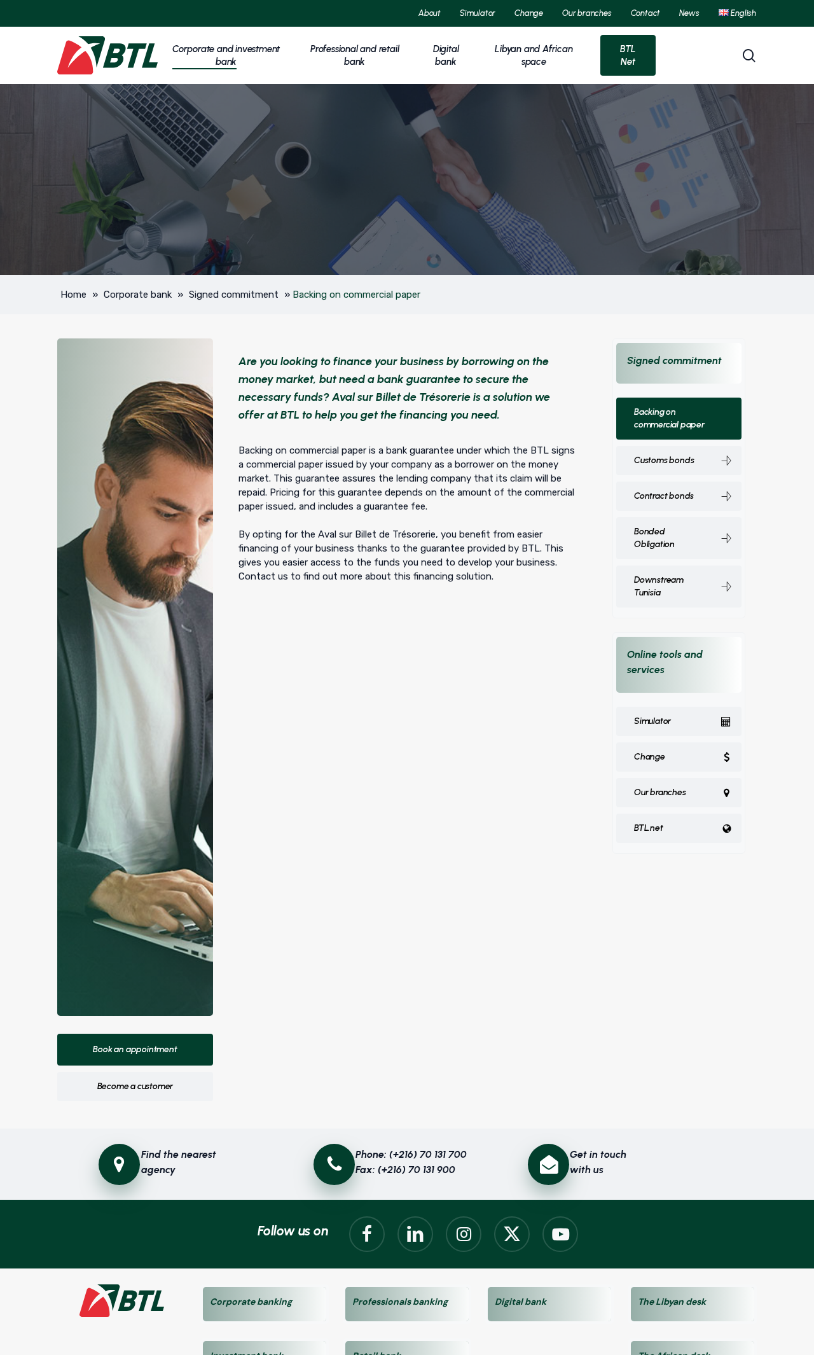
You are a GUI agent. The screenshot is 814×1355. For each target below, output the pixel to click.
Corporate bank (138, 294)
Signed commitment (234, 294)
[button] (135, 1050)
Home (73, 294)
